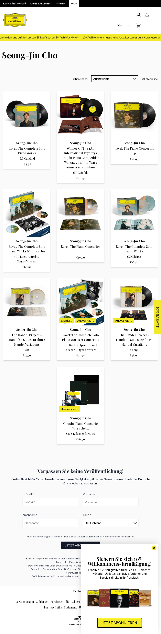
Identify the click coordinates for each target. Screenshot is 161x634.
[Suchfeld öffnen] (138, 14)
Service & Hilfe (60, 602)
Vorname (89, 494)
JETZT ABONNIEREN (80, 545)
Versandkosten (25, 602)
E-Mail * (28, 494)
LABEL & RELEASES (40, 3)
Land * (87, 515)
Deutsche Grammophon (89, 536)
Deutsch (78, 591)
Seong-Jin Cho (27, 143)
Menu (122, 25)
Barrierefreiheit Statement (60, 607)
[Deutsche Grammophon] (15, 19)
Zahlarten (42, 602)
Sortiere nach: (79, 78)
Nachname (30, 515)
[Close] (154, 547)
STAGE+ (60, 3)
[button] (157, 317)
